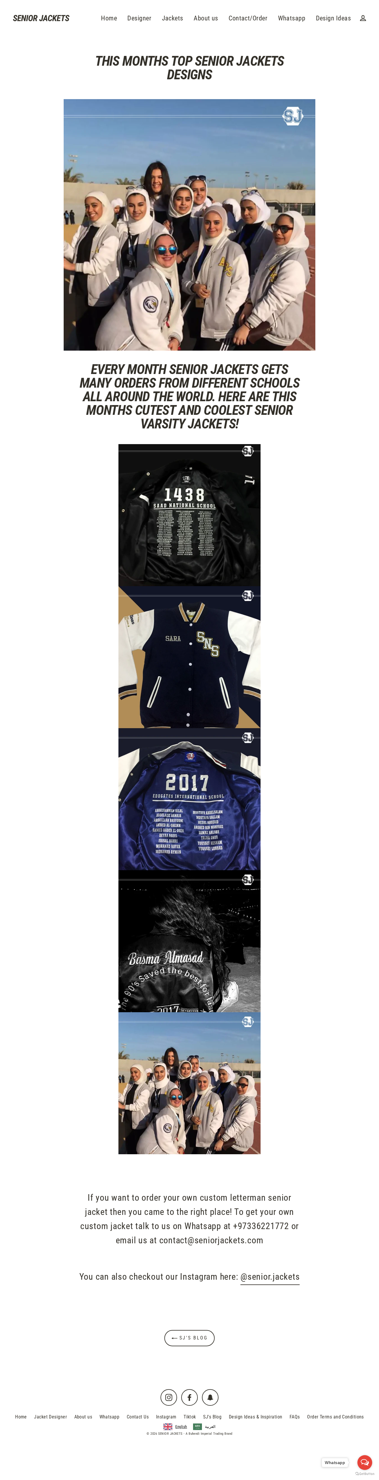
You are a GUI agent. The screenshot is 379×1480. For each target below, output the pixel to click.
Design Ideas (333, 18)
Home (109, 18)
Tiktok (190, 1417)
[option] (204, 1426)
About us (206, 18)
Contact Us (138, 1417)
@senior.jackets (270, 1276)
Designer (139, 18)
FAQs (295, 1417)
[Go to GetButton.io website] (364, 1474)
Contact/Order (248, 18)
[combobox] (175, 1426)
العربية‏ (210, 1426)
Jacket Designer (50, 1417)
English (181, 1426)
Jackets (172, 18)
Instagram (166, 1417)
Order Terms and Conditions (335, 1417)
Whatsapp (292, 18)
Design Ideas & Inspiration (255, 1417)
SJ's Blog (192, 1338)
